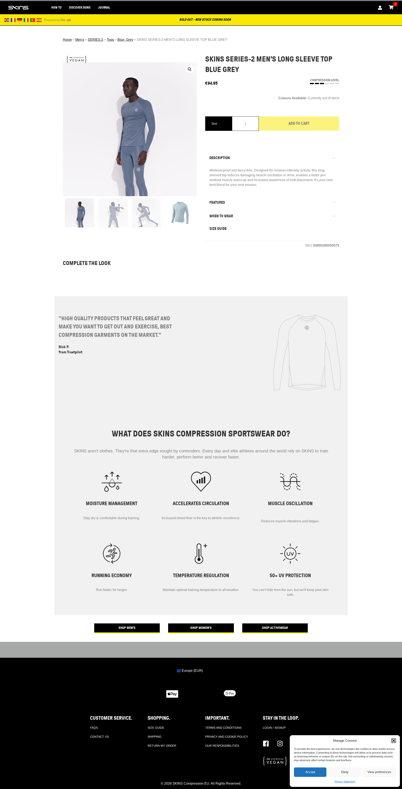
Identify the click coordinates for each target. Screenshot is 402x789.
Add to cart (299, 123)
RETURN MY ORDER (162, 745)
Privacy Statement (345, 781)
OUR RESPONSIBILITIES (222, 745)
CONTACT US (99, 736)
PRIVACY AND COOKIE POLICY (226, 736)
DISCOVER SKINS (79, 7)
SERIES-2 (95, 39)
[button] (394, 741)
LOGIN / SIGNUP (274, 727)
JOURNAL (104, 7)
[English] (7, 20)
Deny (345, 772)
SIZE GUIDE (218, 229)
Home (67, 39)
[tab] (272, 158)
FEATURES (217, 202)
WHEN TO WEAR (221, 216)
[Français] (13, 20)
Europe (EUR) (192, 670)
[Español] (39, 20)
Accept (310, 772)
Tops (110, 39)
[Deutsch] (20, 20)
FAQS (94, 727)
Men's (79, 39)
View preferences (379, 772)
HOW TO (56, 7)
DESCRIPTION (219, 158)
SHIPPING (154, 736)
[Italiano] (26, 20)
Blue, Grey (125, 39)
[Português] (33, 20)
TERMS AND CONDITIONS (223, 727)
